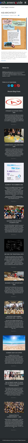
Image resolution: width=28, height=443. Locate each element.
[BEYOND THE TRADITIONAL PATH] (14, 245)
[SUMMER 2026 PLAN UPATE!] (14, 342)
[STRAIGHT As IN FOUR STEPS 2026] (14, 102)
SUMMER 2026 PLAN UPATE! (14, 352)
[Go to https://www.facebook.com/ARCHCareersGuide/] (8, 85)
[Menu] (25, 2)
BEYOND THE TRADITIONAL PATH (14, 254)
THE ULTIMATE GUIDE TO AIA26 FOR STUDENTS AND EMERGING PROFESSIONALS (14, 384)
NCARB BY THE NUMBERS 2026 (14, 184)
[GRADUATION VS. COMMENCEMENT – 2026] (14, 407)
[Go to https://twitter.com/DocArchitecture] (12, 85)
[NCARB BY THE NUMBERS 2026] (14, 172)
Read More (3, 60)
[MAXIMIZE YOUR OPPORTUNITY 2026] (14, 275)
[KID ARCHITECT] (14, 33)
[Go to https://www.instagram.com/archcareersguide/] (15, 85)
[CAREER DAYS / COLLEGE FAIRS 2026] (14, 135)
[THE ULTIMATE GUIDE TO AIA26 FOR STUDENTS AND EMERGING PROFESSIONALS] (14, 375)
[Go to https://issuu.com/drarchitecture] (18, 85)
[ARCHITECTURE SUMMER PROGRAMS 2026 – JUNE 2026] (14, 307)
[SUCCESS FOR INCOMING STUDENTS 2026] (14, 212)
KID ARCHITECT (8, 13)
